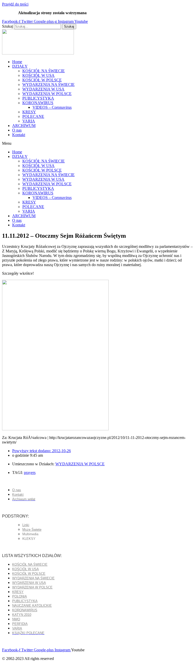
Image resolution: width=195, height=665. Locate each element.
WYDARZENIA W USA (43, 89)
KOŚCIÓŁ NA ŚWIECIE (43, 71)
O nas (17, 130)
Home (17, 62)
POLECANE (33, 116)
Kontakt (18, 135)
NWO (16, 619)
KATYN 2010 (21, 615)
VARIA (28, 121)
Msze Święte (31, 529)
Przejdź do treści (15, 4)
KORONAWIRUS (37, 103)
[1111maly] (55, 429)
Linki (25, 525)
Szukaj (7, 26)
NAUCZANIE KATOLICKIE (32, 605)
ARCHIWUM (24, 125)
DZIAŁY (20, 66)
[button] (97, 143)
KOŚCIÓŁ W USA (38, 75)
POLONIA (19, 596)
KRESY (29, 112)
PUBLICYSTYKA (38, 98)
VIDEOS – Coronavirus (52, 107)
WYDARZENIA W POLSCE (47, 93)
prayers (30, 472)
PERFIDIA (20, 624)
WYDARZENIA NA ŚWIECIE (48, 84)
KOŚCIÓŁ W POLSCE (42, 80)
